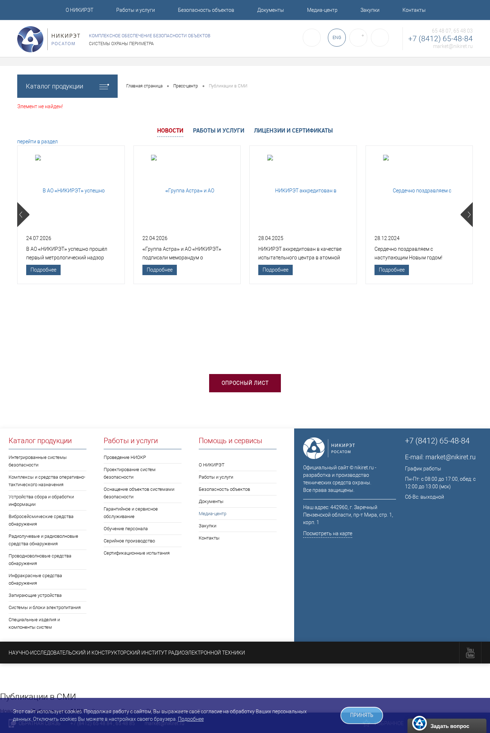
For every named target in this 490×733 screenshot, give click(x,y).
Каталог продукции (54, 86)
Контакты (414, 10)
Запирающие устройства (35, 595)
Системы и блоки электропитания (45, 607)
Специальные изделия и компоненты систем (34, 623)
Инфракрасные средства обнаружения (35, 579)
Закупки (370, 10)
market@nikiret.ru (453, 46)
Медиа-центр (322, 10)
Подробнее (43, 270)
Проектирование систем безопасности (130, 473)
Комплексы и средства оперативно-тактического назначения (47, 480)
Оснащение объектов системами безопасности (139, 493)
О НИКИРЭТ (79, 10)
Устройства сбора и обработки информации (41, 500)
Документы (270, 10)
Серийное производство (129, 540)
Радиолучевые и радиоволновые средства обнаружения (43, 539)
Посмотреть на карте (327, 533)
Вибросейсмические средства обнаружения (41, 520)
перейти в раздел (37, 141)
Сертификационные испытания (137, 553)
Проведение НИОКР (125, 457)
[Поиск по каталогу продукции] (312, 38)
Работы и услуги (135, 10)
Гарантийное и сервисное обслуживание (131, 512)
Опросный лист (245, 383)
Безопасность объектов (206, 10)
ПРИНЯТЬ (361, 715)
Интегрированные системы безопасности (38, 461)
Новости (170, 130)
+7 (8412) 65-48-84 (440, 38)
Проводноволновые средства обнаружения (40, 559)
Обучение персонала (126, 528)
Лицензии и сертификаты (293, 130)
